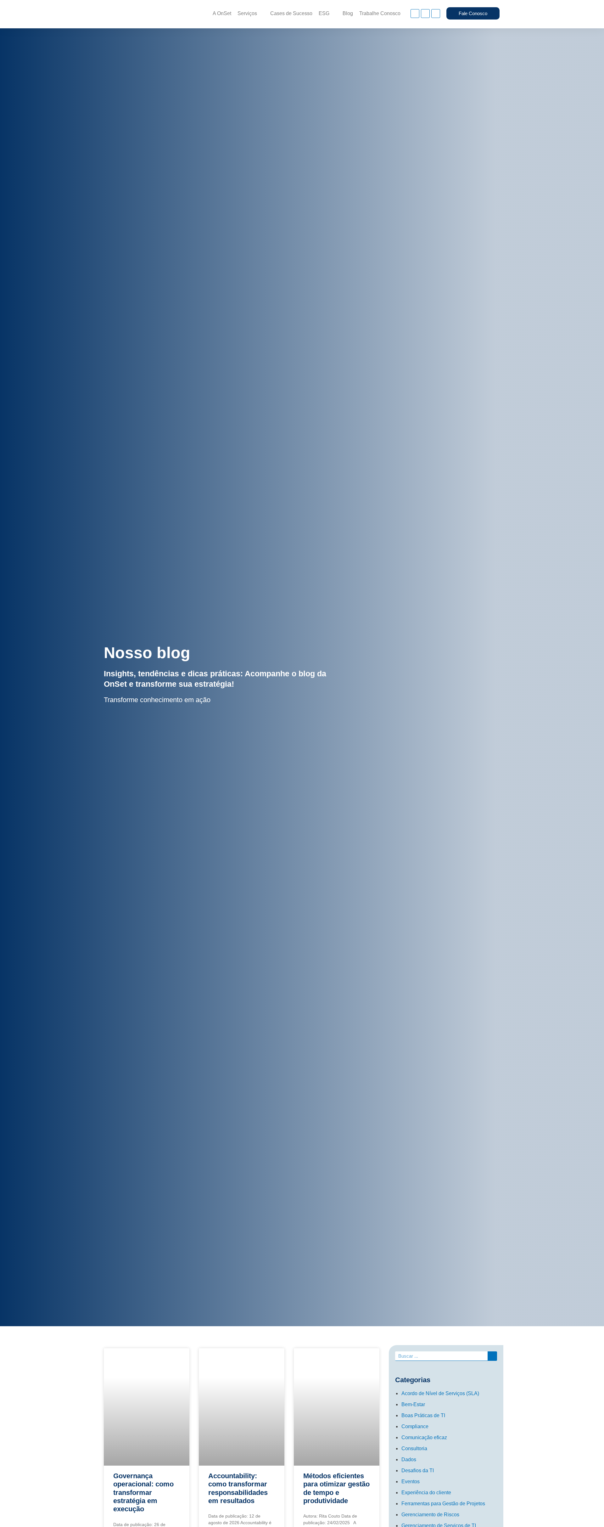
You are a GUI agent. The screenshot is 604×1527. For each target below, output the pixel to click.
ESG (324, 13)
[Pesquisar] (492, 1356)
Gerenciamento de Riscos (430, 1514)
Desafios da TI (417, 1470)
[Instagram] (415, 13)
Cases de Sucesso (291, 13)
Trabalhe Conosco (379, 13)
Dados (408, 1459)
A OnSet (222, 13)
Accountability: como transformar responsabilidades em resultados (238, 1488)
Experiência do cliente (426, 1492)
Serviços (247, 13)
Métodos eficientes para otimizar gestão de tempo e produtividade (336, 1488)
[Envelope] (435, 13)
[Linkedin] (425, 13)
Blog (348, 13)
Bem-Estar (413, 1404)
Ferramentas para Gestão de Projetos (443, 1503)
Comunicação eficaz (424, 1437)
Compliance (414, 1426)
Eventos (410, 1481)
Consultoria (414, 1448)
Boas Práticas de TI (423, 1415)
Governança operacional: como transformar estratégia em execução (143, 1492)
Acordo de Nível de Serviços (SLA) (440, 1393)
